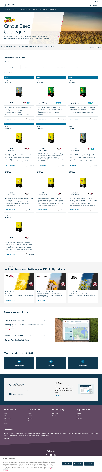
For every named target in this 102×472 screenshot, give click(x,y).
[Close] (99, 464)
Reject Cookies (78, 464)
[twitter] (47, 455)
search (90, 5)
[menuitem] (7, 9)
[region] (51, 464)
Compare (31, 119)
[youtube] (51, 455)
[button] (25, 320)
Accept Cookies (89, 464)
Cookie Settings (67, 464)
